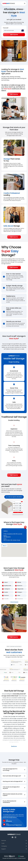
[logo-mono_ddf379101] (9, 856)
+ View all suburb (14, 602)
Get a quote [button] (14, 94)
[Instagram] (15, 837)
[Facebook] (12, 837)
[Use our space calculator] (12, 507)
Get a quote (14, 34)
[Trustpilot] (21, 856)
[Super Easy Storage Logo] (14, 834)
